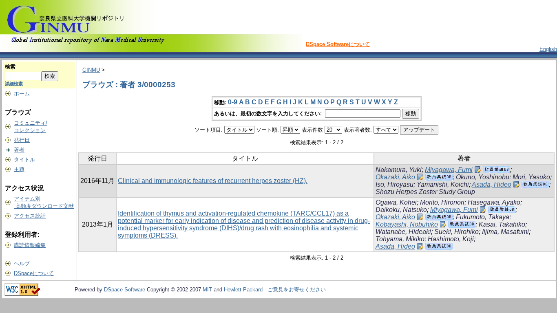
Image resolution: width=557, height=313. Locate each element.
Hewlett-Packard (243, 290)
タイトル (24, 159)
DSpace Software (124, 290)
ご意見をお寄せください (296, 290)
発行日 (22, 140)
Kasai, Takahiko (502, 224)
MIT (207, 290)
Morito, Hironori (442, 202)
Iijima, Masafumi (505, 231)
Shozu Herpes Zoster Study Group (425, 191)
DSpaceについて (34, 273)
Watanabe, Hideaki (403, 231)
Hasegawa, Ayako (494, 202)
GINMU (91, 70)
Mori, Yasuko (531, 177)
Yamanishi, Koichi (443, 184)
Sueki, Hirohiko (456, 231)
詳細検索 (14, 83)
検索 (10, 67)
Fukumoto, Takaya (482, 217)
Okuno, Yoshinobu (482, 177)
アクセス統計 (30, 216)
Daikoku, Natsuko (401, 209)
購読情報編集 (30, 245)
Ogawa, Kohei (396, 202)
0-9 (232, 102)
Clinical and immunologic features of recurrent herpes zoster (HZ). (212, 180)
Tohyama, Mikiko (400, 239)
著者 (19, 150)
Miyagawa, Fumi (449, 169)
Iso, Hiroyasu (394, 184)
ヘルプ (22, 263)
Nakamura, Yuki (399, 169)
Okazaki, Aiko (395, 177)
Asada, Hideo (491, 184)
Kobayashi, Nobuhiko (407, 224)
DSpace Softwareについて (338, 44)
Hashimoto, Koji (451, 239)
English (548, 49)
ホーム (22, 93)
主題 (19, 169)
